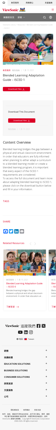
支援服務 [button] (8, 390)
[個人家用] (4, 2)
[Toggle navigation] (52, 9)
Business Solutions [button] (16, 370)
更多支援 (37, 410)
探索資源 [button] (8, 383)
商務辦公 (29, 2)
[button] (30, 244)
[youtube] (21, 332)
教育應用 (15, 2)
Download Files (15, 89)
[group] (25, 280)
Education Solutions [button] (17, 363)
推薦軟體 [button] (8, 357)
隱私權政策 (15, 410)
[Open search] (44, 17)
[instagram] (31, 332)
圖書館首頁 (8, 17)
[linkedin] (26, 332)
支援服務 (48, 2)
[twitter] (44, 326)
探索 (20, 17)
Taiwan (31, 339)
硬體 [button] (6, 350)
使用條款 (26, 410)
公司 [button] (6, 396)
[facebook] (39, 326)
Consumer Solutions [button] (17, 376)
